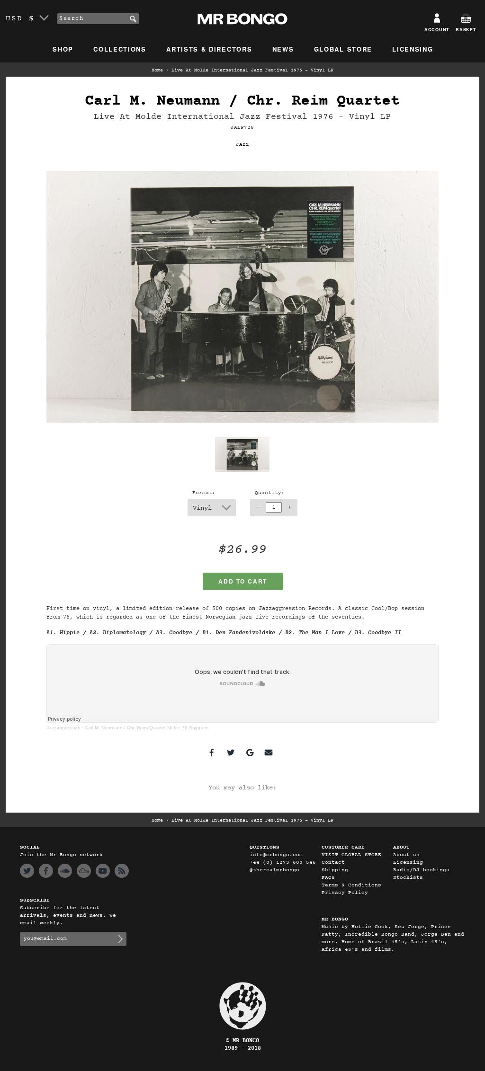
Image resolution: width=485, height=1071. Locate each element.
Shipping (335, 870)
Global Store (343, 48)
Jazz (242, 144)
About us (406, 855)
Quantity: (270, 492)
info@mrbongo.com (276, 855)
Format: (204, 492)
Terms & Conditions (351, 885)
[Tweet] (231, 752)
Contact (333, 862)
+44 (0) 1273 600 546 (283, 862)
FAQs (328, 877)
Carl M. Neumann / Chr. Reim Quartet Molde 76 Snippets (146, 727)
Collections (119, 48)
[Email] (268, 752)
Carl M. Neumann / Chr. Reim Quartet (242, 101)
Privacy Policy (345, 892)
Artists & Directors (209, 48)
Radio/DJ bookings (421, 870)
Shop (63, 48)
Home (157, 70)
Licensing (412, 48)
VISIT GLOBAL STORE (351, 855)
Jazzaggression (63, 727)
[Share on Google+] (249, 752)
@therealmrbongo (274, 870)
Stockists (408, 877)
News (283, 48)
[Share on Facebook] (212, 752)
